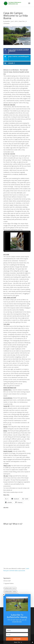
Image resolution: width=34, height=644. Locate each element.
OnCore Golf (6, 581)
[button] (13, 245)
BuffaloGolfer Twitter (10, 591)
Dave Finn (22, 21)
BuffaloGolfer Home (10, 588)
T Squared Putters (8, 583)
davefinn (7, 21)
